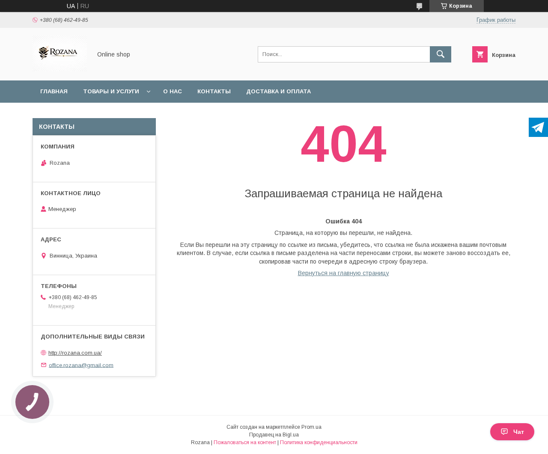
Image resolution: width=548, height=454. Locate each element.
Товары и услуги (111, 91)
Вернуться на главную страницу (343, 273)
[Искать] (440, 54)
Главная (54, 91)
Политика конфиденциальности (318, 442)
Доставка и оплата (278, 91)
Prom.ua (311, 427)
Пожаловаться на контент (245, 442)
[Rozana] (60, 69)
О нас (172, 91)
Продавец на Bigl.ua (274, 435)
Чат (518, 431)
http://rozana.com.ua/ (75, 353)
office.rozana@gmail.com (81, 365)
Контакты (214, 91)
